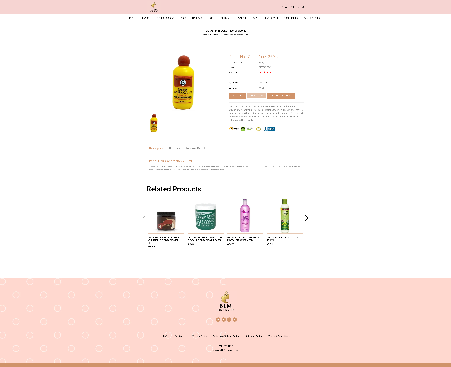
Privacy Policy (199, 336)
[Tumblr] (235, 319)
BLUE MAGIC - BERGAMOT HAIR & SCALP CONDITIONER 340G (205, 239)
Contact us (180, 336)
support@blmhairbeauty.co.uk (225, 350)
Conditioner (215, 35)
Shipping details (195, 148)
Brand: (232, 67)
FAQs (166, 336)
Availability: (235, 72)
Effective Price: (236, 63)
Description (156, 148)
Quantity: (233, 83)
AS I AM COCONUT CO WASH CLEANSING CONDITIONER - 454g (164, 240)
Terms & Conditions (279, 336)
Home (204, 35)
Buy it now (257, 95)
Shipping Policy (253, 336)
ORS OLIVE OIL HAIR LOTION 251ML (282, 239)
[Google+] (229, 319)
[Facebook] (224, 319)
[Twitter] (218, 319)
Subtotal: (233, 89)
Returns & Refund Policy (226, 336)
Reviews (174, 148)
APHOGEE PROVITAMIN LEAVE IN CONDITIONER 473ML (244, 239)
